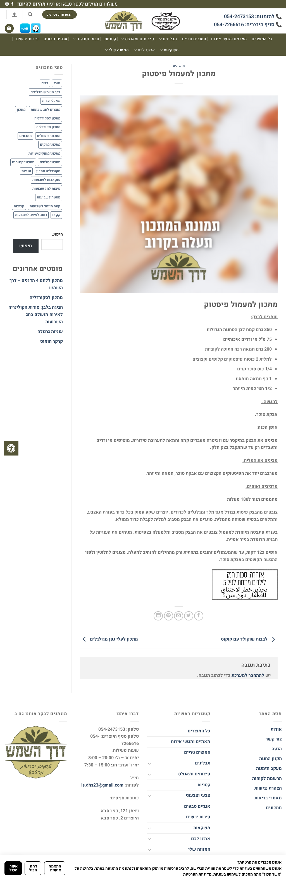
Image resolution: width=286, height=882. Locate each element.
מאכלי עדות (51, 100)
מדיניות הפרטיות (197, 874)
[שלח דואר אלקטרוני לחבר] (178, 615)
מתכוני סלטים (50, 162)
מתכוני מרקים (50, 144)
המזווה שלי (119, 50)
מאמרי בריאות (268, 798)
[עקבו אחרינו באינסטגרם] (7, 4)
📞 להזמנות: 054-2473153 (253, 16)
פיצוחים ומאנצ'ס (139, 39)
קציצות (19, 206)
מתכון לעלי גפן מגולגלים (113, 639)
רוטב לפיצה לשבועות (31, 214)
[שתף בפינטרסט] (168, 615)
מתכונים (179, 65)
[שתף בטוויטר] (188, 615)
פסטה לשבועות (48, 197)
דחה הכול (33, 868)
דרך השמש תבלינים (45, 92)
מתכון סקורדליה (48, 127)
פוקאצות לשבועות (46, 179)
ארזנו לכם (146, 50)
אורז (57, 83)
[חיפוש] (30, 14)
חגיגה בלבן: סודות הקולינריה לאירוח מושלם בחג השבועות (35, 314)
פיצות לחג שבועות (46, 188)
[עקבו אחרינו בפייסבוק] (12, 4)
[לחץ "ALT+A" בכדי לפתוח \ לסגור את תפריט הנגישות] (11, 448)
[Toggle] (149, 763)
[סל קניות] (9, 28)
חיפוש (57, 234)
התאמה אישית (55, 868)
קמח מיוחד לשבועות (45, 206)
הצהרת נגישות (267, 788)
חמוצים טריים (194, 39)
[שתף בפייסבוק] (198, 615)
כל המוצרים (262, 39)
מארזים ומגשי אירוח (229, 39)
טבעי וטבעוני (87, 39)
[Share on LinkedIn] (158, 615)
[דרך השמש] (143, 21)
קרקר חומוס (51, 341)
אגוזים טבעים (55, 39)
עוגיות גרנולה (50, 331)
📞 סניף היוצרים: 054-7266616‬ (248, 24)
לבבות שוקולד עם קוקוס (245, 639)
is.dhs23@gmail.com (102, 785)
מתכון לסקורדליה (47, 118)
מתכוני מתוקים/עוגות (44, 153)
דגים (44, 83)
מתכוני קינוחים (23, 162)
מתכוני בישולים (48, 135)
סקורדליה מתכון (48, 171)
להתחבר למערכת (248, 675)
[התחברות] (14, 14)
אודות (276, 729)
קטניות (110, 39)
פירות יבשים (27, 39)
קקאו (56, 214)
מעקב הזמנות (269, 768)
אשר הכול (13, 868)
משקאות (171, 50)
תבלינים (170, 39)
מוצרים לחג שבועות (45, 109)
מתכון (21, 109)
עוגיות (26, 171)
